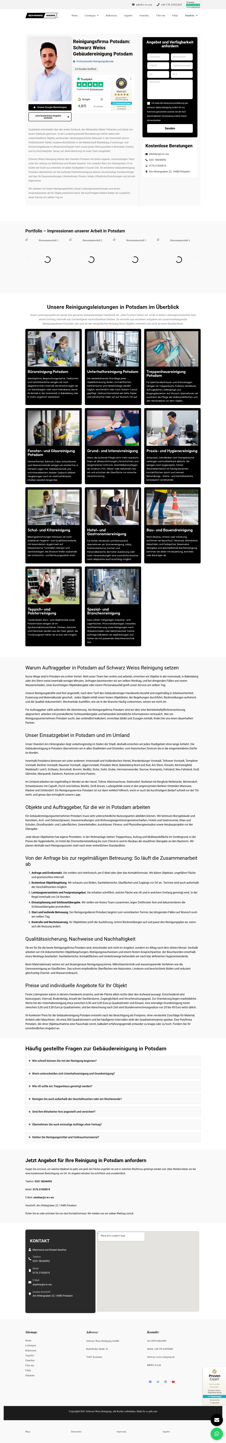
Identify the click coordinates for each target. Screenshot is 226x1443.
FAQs (28, 1370)
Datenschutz (76, 1431)
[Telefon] (29, 1259)
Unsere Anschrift (41, 1291)
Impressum (121, 1431)
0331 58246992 (43, 1181)
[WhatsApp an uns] (217, 1434)
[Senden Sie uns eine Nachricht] (217, 1420)
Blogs (27, 1431)
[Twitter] (158, 1382)
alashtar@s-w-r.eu (43, 1197)
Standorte (30, 1375)
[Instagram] (166, 1382)
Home (28, 1340)
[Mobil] (29, 1270)
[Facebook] (150, 1382)
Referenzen (30, 1350)
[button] (29, 257)
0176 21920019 (42, 1189)
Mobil (36, 1268)
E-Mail (36, 1280)
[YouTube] (173, 1382)
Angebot (29, 1355)
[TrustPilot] (193, 4)
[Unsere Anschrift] (29, 1294)
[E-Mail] (29, 1282)
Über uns (29, 1365)
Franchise (30, 1360)
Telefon (37, 1256)
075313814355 (158, 1340)
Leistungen (30, 1345)
